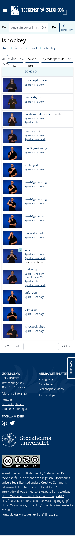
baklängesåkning (36, 148)
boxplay (30, 131)
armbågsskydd (34, 216)
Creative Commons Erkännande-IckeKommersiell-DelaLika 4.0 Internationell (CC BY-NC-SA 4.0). (34, 487)
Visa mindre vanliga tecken (15, 60)
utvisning (31, 269)
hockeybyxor (33, 97)
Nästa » (66, 346)
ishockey (49, 48)
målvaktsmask (34, 233)
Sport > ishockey (34, 84)
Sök (54, 27)
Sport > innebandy (35, 139)
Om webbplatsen (13, 404)
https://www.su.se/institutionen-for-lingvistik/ (33, 496)
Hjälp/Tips (67, 29)
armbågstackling (36, 182)
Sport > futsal (32, 122)
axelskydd (31, 165)
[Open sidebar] (5, 10)
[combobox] (28, 27)
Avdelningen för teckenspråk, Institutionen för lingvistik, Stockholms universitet (36, 477)
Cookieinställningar (14, 409)
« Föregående (12, 346)
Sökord (31, 72)
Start (5, 48)
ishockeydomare (36, 80)
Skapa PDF (32, 60)
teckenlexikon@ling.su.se (40, 515)
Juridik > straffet (34, 277)
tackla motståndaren (38, 114)
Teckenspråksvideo (51, 389)
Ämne (19, 48)
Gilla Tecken (46, 384)
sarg (27, 250)
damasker (31, 310)
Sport (33, 48)
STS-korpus (46, 380)
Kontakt (7, 400)
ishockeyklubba (35, 327)
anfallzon (31, 293)
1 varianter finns (34, 262)
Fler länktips (47, 395)
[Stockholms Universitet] (37, 440)
